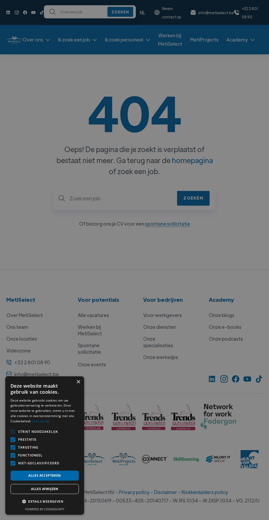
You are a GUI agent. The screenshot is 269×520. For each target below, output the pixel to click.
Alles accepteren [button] (44, 475)
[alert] (134, 260)
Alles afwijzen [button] (44, 489)
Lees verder (41, 421)
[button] (45, 501)
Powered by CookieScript (44, 509)
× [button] (78, 382)
